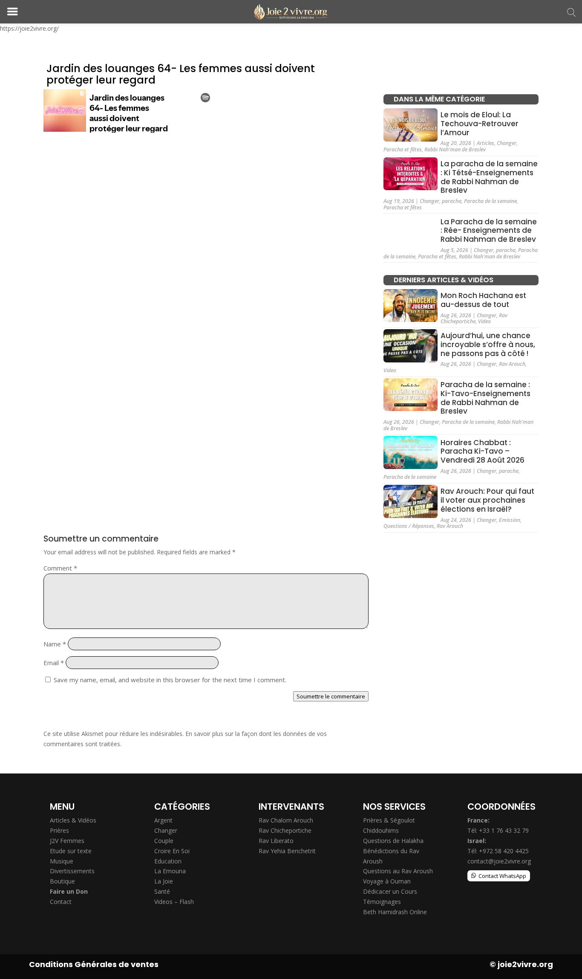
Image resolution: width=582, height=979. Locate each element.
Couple (163, 841)
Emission (509, 520)
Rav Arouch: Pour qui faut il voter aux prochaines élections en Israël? (487, 500)
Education (168, 861)
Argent (163, 820)
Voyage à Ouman (387, 881)
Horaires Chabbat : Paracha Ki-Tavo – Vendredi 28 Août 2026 (482, 451)
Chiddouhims (381, 830)
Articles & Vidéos (73, 820)
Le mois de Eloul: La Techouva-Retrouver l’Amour (480, 124)
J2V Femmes (67, 841)
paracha (451, 201)
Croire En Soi (172, 851)
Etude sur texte (71, 851)
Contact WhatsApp (502, 876)
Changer (506, 143)
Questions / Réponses (408, 526)
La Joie (163, 881)
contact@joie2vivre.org (499, 861)
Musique (61, 861)
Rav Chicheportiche (474, 318)
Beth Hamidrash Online (395, 912)
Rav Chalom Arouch (286, 820)
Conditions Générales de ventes (93, 964)
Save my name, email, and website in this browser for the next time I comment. (170, 679)
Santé (162, 891)
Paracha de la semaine (490, 201)
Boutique (62, 881)
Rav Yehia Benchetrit (287, 851)
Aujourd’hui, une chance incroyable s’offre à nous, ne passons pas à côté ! (488, 345)
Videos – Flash (174, 902)
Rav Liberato (276, 841)
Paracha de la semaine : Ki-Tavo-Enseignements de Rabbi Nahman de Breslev (485, 397)
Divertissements (72, 871)
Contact (61, 902)
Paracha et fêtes (402, 149)
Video (484, 321)
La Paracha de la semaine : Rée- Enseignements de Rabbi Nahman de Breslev (489, 230)
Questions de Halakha (393, 841)
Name (54, 644)
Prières (59, 830)
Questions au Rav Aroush (398, 871)
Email (53, 662)
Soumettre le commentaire (331, 696)
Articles (485, 143)
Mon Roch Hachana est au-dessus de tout (483, 300)
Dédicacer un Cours (390, 891)
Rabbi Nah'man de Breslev (455, 149)
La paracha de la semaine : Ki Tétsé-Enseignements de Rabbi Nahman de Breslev (489, 177)
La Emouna (170, 871)
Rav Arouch (512, 364)
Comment (60, 568)
